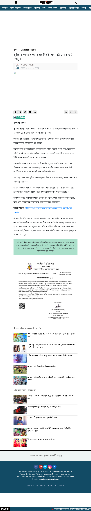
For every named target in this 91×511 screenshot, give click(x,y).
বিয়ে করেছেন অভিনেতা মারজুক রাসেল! (41, 439)
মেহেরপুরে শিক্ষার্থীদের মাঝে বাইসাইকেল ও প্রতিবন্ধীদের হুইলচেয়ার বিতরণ (51, 378)
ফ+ (66, 112)
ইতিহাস (37, 8)
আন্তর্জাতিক (27, 8)
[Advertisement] (45, 30)
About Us (52, 485)
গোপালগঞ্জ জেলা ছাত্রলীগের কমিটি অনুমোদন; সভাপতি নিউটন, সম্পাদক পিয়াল (49, 429)
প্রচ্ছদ (15, 50)
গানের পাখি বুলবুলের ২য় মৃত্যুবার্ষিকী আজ (42, 417)
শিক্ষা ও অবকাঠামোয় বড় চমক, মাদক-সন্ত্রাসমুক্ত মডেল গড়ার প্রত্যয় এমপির (51, 335)
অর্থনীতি (4, 8)
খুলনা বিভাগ (52, 8)
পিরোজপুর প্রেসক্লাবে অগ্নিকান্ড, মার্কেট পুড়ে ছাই (44, 406)
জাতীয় (84, 8)
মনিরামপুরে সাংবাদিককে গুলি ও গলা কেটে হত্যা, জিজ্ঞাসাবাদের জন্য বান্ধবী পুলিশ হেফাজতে (51, 346)
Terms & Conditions (36, 485)
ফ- (71, 112)
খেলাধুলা (63, 8)
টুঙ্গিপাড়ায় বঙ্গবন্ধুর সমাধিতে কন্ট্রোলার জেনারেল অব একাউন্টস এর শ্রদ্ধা (50, 397)
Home (61, 485)
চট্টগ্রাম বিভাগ (74, 8)
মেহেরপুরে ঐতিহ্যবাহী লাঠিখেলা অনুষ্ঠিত (41, 366)
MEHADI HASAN (27, 65)
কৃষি (44, 8)
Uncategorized (28, 50)
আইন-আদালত (15, 8)
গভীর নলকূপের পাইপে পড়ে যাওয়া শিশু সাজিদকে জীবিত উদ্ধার (49, 355)
